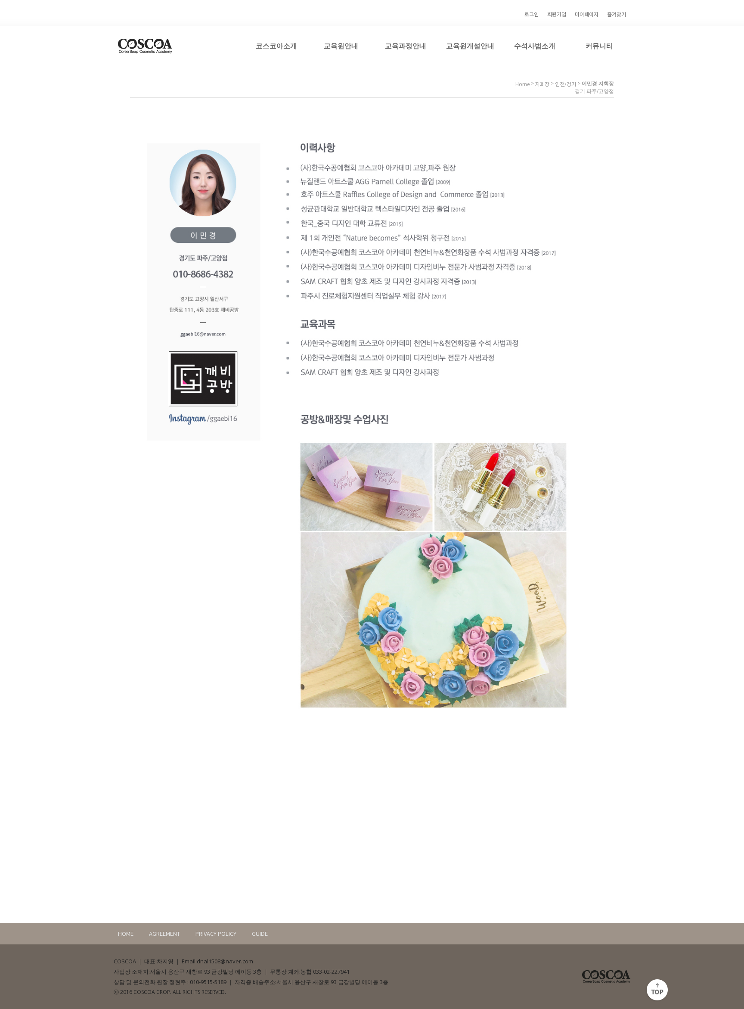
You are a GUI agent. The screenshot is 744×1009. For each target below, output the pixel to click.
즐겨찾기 (616, 14)
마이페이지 (586, 14)
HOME (125, 933)
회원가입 (556, 14)
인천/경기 (565, 83)
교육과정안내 (405, 45)
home (522, 83)
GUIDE (260, 933)
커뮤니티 (599, 45)
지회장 (542, 83)
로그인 (531, 14)
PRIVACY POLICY (215, 933)
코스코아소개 (276, 45)
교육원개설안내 (470, 45)
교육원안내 (341, 45)
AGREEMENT (164, 933)
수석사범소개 (534, 45)
